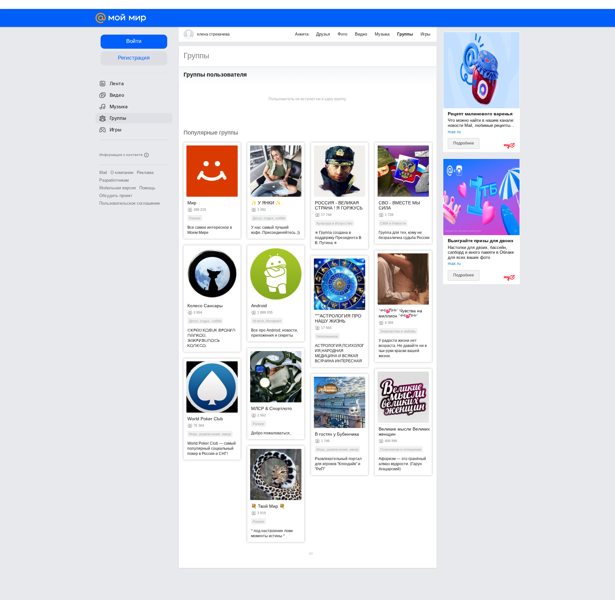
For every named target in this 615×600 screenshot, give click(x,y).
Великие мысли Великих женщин (404, 431)
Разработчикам (114, 180)
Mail (103, 172)
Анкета (302, 34)
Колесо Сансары (205, 305)
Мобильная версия (117, 187)
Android (259, 305)
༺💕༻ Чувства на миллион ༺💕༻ (400, 313)
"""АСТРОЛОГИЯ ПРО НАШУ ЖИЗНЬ (338, 318)
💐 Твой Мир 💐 (268, 506)
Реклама (145, 172)
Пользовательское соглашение (129, 203)
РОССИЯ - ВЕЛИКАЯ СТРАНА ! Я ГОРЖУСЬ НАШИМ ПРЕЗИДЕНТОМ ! (339, 205)
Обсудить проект (115, 195)
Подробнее (463, 143)
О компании (122, 172)
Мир (191, 202)
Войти (134, 41)
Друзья (323, 34)
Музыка (383, 34)
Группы (405, 34)
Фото (343, 34)
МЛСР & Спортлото (271, 408)
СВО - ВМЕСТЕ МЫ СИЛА (399, 205)
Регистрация (134, 58)
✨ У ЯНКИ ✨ (266, 202)
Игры (425, 34)
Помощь (147, 187)
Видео (361, 34)
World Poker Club (205, 418)
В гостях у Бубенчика (337, 434)
